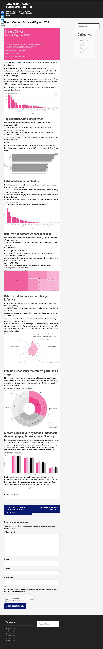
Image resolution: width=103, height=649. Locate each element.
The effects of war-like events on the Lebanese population (16, 509)
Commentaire (12, 532)
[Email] (2, 25)
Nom (8, 559)
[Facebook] (2, 13)
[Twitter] (2, 17)
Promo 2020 (53, 9)
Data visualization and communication (19, 5)
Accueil (43, 9)
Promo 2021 (65, 9)
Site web (9, 578)
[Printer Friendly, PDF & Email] (32, 488)
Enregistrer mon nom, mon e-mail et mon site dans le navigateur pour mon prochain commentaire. (30, 590)
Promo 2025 (84, 50)
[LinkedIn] (2, 21)
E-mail (9, 568)
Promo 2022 (78, 9)
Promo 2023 (91, 9)
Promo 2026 (84, 53)
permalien (18, 494)
